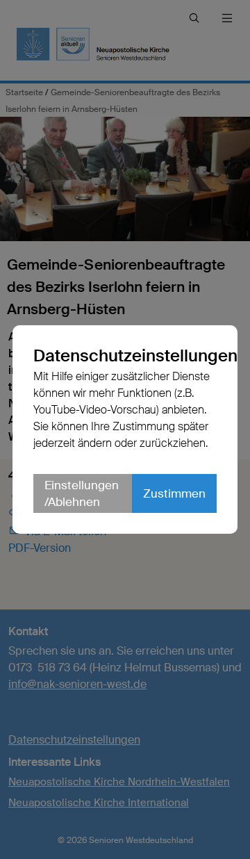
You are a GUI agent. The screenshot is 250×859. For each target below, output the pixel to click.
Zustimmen (174, 493)
